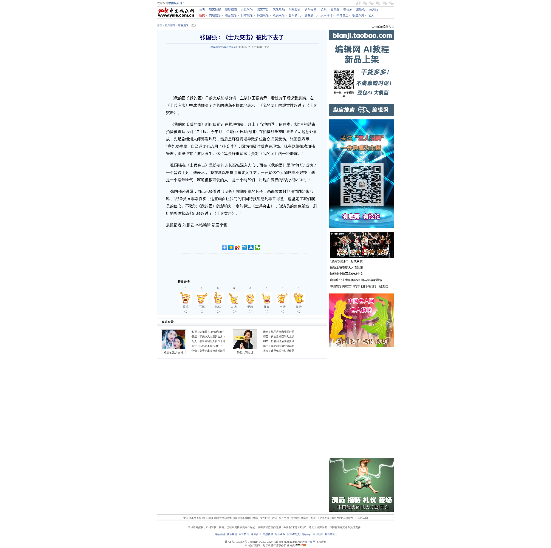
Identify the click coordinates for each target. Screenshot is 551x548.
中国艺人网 (361, 517)
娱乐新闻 (170, 25)
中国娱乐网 (175, 3)
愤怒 (218, 307)
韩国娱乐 (263, 15)
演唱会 (360, 9)
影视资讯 (311, 15)
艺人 (371, 15)
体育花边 (342, 15)
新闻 (202, 15)
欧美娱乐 (279, 15)
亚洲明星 (324, 517)
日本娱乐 (247, 15)
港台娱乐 (231, 15)
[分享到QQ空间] (231, 247)
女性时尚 (247, 9)
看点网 (335, 517)
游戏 (323, 9)
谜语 (274, 517)
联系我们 (232, 534)
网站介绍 (220, 534)
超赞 (299, 307)
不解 (202, 307)
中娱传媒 (268, 534)
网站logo (306, 534)
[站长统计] (300, 545)
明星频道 (295, 9)
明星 (256, 517)
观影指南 (231, 9)
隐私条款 (280, 534)
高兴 (266, 307)
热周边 (373, 9)
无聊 (250, 307)
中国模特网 (346, 517)
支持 (283, 307)
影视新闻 (183, 25)
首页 (202, 9)
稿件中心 (330, 534)
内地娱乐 (215, 15)
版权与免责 (293, 534)
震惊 (186, 307)
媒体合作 (256, 534)
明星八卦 (358, 15)
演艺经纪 (215, 9)
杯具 (234, 307)
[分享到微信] (257, 247)
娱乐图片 (311, 9)
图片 (248, 517)
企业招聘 (244, 534)
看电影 (334, 9)
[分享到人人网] (251, 247)
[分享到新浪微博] (237, 247)
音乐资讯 (295, 15)
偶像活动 (279, 9)
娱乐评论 (326, 15)
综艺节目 (263, 9)
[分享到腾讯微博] (244, 247)
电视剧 (347, 9)
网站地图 (318, 534)
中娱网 (311, 541)
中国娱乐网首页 (192, 517)
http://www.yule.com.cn (223, 47)
